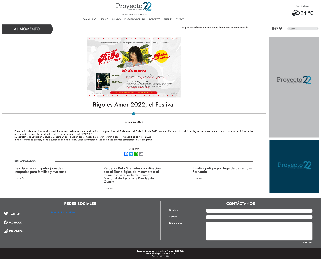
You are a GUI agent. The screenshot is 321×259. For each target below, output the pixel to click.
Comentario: (175, 223)
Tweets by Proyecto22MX (63, 212)
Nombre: (174, 210)
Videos (180, 19)
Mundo (116, 19)
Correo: (173, 216)
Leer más (20, 178)
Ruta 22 (168, 19)
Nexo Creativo (168, 253)
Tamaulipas (89, 19)
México (104, 19)
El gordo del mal (134, 19)
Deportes (154, 19)
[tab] (25, 213)
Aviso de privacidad (160, 255)
